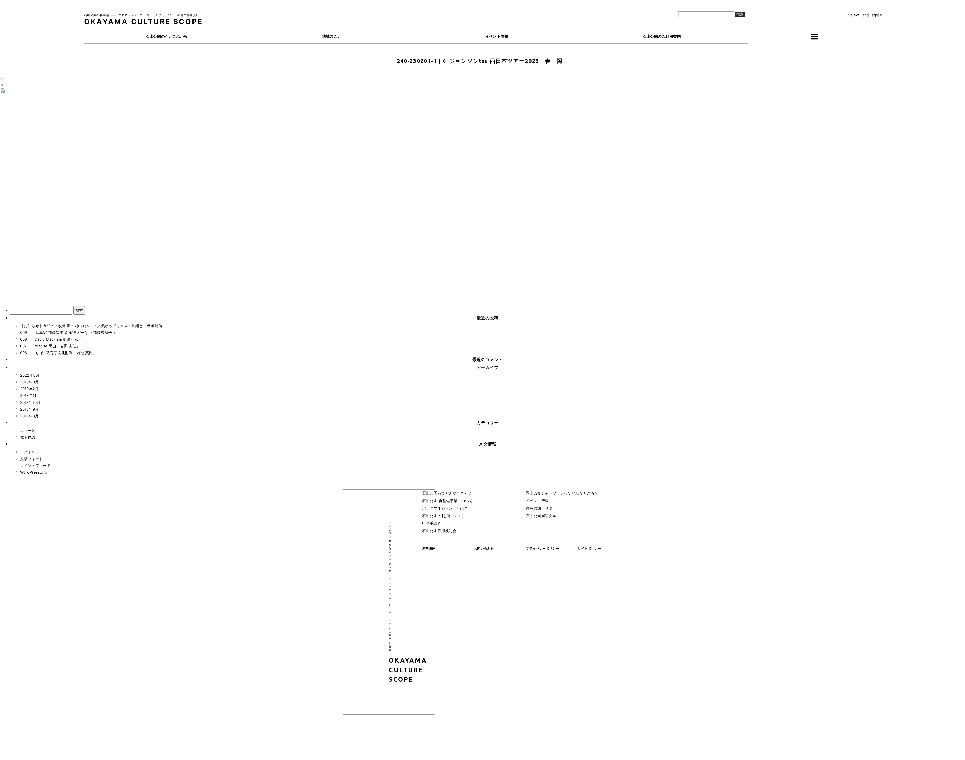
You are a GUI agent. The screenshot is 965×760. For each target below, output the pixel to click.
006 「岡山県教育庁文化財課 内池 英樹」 (58, 352)
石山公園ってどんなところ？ (447, 493)
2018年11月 (30, 395)
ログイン (27, 452)
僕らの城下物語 (539, 508)
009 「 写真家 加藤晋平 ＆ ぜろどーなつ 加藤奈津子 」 (68, 332)
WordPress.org (33, 472)
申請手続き (431, 523)
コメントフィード (35, 465)
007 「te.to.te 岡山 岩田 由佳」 (50, 346)
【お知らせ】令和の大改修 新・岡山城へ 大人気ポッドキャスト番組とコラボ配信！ (93, 325)
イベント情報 (537, 500)
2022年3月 (29, 375)
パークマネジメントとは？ (445, 508)
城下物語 (27, 437)
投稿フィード (31, 458)
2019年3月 (29, 382)
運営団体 (429, 548)
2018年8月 (29, 416)
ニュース (27, 430)
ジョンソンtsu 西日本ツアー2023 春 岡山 (505, 61)
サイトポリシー (589, 548)
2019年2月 (29, 388)
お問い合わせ (484, 548)
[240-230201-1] (80, 195)
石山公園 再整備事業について (447, 500)
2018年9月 (29, 409)
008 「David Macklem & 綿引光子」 (53, 339)
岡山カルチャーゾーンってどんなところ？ (562, 493)
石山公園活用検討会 (439, 530)
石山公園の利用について (443, 515)
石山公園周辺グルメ (543, 515)
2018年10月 (30, 402)
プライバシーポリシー (542, 548)
